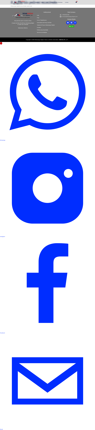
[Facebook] (67, 22)
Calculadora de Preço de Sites (44, 22)
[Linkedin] (71, 22)
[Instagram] (75, 22)
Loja (47, 2)
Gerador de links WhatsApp (56, 2)
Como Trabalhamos (42, 20)
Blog (42, 2)
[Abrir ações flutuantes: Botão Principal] (1, 43)
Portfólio (37, 2)
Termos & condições (42, 32)
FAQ (38, 17)
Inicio (31, 2)
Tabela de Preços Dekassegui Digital (46, 25)
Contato (66, 2)
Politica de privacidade (42, 30)
